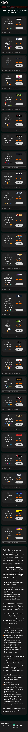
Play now (19, 28)
